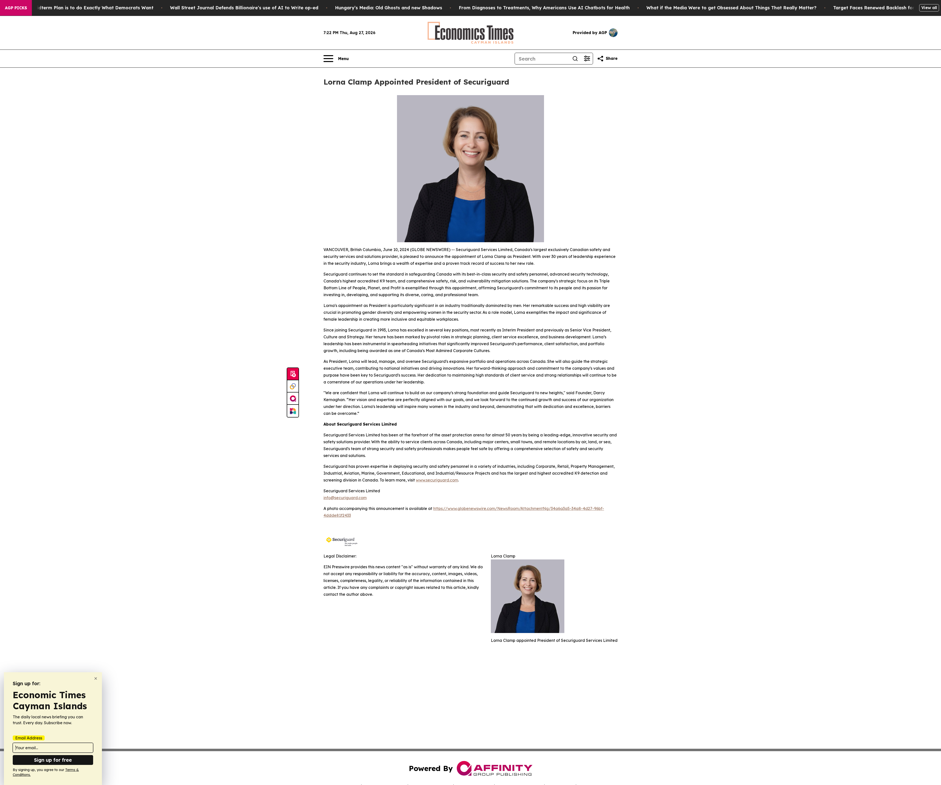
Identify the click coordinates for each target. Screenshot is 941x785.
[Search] (575, 58)
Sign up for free (53, 760)
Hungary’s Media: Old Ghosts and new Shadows (388, 8)
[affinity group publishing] (292, 398)
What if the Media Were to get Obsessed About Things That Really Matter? (731, 8)
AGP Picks (16, 7)
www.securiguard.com (437, 480)
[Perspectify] (292, 386)
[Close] (95, 678)
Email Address (28, 737)
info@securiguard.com (345, 497)
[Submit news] (292, 374)
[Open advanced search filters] (587, 58)
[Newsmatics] (292, 411)
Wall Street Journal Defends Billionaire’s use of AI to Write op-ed (244, 8)
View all (929, 7)
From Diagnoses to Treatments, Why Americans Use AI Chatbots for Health (544, 8)
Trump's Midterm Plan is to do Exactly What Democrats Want (83, 8)
